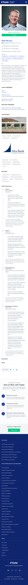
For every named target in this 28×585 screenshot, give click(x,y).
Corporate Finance (13, 56)
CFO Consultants (6, 478)
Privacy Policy (7, 579)
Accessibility (21, 579)
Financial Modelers (6, 491)
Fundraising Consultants (7, 503)
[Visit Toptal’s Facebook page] (16, 570)
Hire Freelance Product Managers (9, 457)
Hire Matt (14, 35)
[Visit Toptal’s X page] (12, 570)
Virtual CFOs (4, 534)
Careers (3, 553)
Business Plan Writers (6, 473)
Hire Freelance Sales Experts (8, 459)
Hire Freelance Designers (7, 447)
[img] (11, 43)
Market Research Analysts (8, 516)
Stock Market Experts (6, 529)
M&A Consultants (6, 514)
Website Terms (14, 579)
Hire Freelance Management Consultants (11, 452)
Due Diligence (21, 56)
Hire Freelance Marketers (7, 449)
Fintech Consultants (6, 493)
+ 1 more (3, 166)
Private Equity (4, 56)
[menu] (26, 2)
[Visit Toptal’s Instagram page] (19, 570)
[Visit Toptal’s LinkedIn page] (8, 570)
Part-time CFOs (5, 519)
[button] (14, 186)
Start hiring (14, 430)
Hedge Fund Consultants (7, 506)
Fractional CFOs (5, 498)
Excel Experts (5, 485)
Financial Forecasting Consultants (9, 488)
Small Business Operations (18, 58)
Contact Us (4, 545)
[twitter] (10, 369)
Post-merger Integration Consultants (10, 524)
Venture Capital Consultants (8, 532)
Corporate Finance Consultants (9, 480)
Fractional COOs (5, 501)
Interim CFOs (5, 509)
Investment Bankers (6, 511)
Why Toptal (4, 542)
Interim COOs (4, 60)
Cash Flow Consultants (7, 475)
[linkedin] (16, 369)
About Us (4, 555)
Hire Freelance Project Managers (9, 454)
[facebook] (13, 369)
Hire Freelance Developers (8, 444)
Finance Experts (5, 467)
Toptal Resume (5, 550)
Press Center (5, 547)
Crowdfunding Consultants (8, 483)
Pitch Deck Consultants (7, 521)
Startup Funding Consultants (8, 470)
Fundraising (8, 58)
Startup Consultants (6, 527)
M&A (3, 58)
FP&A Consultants (6, 496)
